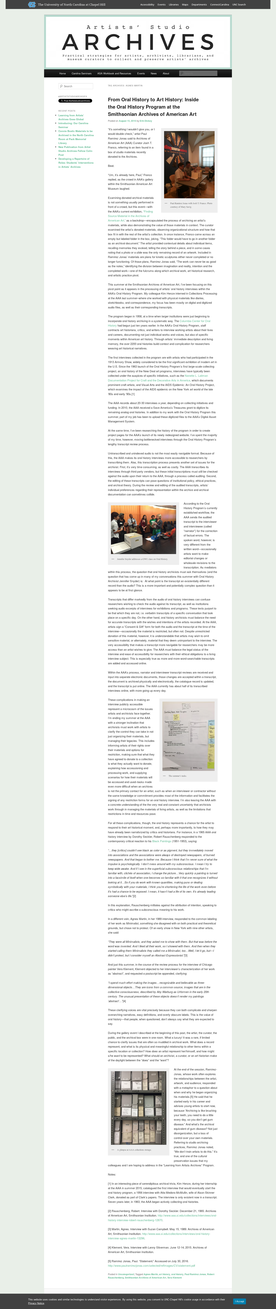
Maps (185, 4)
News (154, 73)
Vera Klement (174, 1277)
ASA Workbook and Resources (114, 73)
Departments (199, 4)
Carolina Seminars (82, 73)
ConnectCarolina (219, 4)
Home (62, 73)
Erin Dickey (146, 120)
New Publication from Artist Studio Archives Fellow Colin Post (75, 151)
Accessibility (147, 4)
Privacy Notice (36, 1303)
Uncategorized (126, 1274)
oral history (177, 1274)
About (166, 73)
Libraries (174, 4)
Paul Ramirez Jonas (195, 1274)
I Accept (239, 1301)
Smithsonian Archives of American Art (145, 1277)
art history (164, 1274)
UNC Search (239, 4)
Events (162, 4)
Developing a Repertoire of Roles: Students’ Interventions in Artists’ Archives (76, 162)
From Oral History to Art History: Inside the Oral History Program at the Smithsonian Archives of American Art (153, 106)
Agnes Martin (151, 1274)
